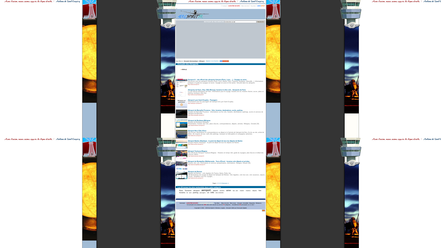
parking (195, 192)
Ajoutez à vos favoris (212, 61)
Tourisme (188, 190)
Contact (224, 6)
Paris (181, 190)
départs (254, 190)
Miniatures (258, 203)
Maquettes (252, 203)
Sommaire (182, 203)
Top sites (253, 6)
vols (212, 192)
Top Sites (217, 203)
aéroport (196, 190)
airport (215, 190)
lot (187, 192)
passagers (203, 192)
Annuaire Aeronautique (191, 61)
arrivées (222, 190)
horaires (182, 192)
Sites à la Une (245, 6)
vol (208, 192)
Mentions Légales (220, 208)
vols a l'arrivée (219, 192)
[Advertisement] (220, 41)
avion (228, 190)
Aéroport (202, 61)
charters (248, 190)
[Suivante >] (225, 183)
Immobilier (246, 203)
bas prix (235, 190)
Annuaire (239, 203)
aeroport (206, 190)
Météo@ (184, 69)
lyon (190, 192)
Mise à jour (233, 203)
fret (260, 190)
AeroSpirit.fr (211, 208)
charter (242, 190)
